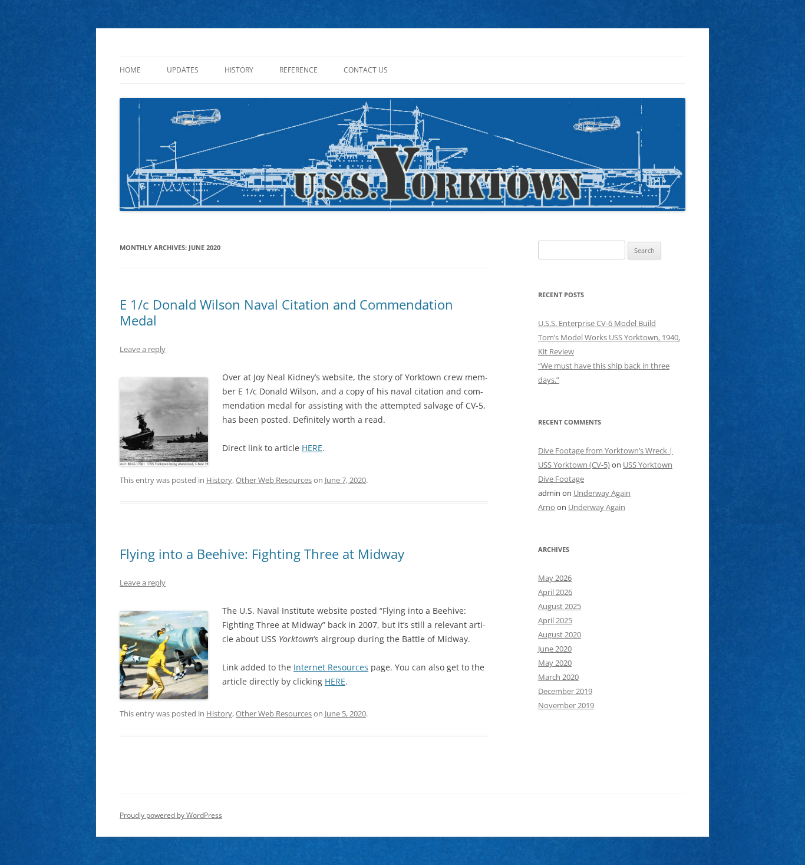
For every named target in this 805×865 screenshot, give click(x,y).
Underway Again (602, 493)
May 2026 (555, 578)
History (239, 70)
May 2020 (555, 662)
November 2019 (566, 705)
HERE (312, 447)
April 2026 (555, 592)
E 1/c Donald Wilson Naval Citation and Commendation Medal (286, 311)
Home (130, 70)
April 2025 (555, 620)
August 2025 (559, 606)
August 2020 (559, 634)
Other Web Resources (274, 480)
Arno (546, 507)
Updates (183, 70)
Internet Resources (330, 667)
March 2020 (558, 677)
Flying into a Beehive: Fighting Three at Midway (262, 554)
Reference (298, 70)
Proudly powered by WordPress (171, 815)
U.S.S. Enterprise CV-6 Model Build (597, 323)
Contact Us (366, 70)
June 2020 (555, 648)
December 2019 (565, 691)
